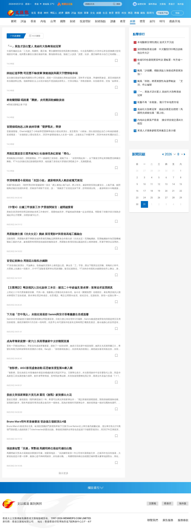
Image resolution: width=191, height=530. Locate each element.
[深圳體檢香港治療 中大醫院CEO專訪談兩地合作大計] (158, 56)
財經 (72, 21)
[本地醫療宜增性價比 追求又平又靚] (158, 46)
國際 (67, 12)
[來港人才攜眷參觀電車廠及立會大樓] (158, 134)
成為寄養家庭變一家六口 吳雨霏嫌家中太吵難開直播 (38, 341)
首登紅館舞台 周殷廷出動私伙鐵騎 (27, 260)
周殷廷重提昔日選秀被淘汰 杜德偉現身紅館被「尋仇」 (39, 153)
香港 (39, 12)
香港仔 (171, 4)
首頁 (33, 12)
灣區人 (53, 12)
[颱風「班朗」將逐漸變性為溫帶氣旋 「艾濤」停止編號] (158, 88)
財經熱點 (100, 21)
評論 (73, 12)
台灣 (53, 21)
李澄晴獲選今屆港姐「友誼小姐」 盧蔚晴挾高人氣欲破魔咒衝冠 (45, 180)
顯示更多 (63, 473)
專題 (130, 12)
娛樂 (98, 12)
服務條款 (183, 520)
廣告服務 (167, 520)
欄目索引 (94, 487)
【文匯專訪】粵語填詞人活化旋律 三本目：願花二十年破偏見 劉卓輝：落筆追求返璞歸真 (60, 287)
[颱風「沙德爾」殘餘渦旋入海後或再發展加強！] (158, 78)
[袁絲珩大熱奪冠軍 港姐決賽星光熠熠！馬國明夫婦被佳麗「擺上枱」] (158, 116)
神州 (46, 12)
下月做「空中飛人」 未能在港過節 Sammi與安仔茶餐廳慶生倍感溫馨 (48, 314)
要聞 (13, 21)
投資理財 (85, 21)
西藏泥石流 (67, 4)
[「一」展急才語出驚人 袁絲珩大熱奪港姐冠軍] (158, 99)
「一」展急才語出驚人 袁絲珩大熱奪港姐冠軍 (34, 46)
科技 (124, 12)
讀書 (113, 21)
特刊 (162, 21)
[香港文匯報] (18, 13)
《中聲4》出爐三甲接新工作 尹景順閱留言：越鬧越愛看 (40, 207)
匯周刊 (150, 12)
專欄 (136, 12)
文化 (92, 12)
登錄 (177, 13)
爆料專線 (152, 4)
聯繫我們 (152, 520)
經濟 (61, 12)
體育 (117, 12)
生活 (105, 12)
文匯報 (163, 4)
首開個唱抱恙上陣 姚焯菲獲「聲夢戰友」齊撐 (34, 126)
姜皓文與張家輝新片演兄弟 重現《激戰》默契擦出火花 (39, 394)
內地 (43, 21)
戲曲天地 (174, 21)
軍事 (86, 12)
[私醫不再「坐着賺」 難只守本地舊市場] (158, 106)
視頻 (80, 12)
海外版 (180, 4)
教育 (111, 12)
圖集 (142, 12)
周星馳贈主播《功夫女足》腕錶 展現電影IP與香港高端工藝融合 (44, 233)
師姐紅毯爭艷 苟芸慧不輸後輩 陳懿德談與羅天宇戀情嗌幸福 (42, 73)
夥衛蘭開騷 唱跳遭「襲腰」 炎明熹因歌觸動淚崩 (35, 99)
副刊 (152, 21)
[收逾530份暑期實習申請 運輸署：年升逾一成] (158, 67)
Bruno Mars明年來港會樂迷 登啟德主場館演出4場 (36, 421)
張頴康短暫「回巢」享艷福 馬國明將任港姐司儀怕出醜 (39, 448)
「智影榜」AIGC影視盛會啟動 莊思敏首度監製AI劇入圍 (40, 367)
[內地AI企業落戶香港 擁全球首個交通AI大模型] (158, 127)
